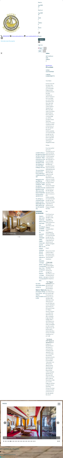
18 (31, 441)
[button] (41, 39)
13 (23, 441)
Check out (40, 10)
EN (40, 48)
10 (18, 441)
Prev (4, 223)
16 (28, 441)
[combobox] (43, 48)
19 (33, 441)
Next (33, 223)
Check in (40, 2)
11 (20, 441)
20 (34, 441)
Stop (59, 441)
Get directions (49, 65)
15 (26, 441)
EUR (40, 51)
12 (21, 441)
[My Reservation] (39, 42)
